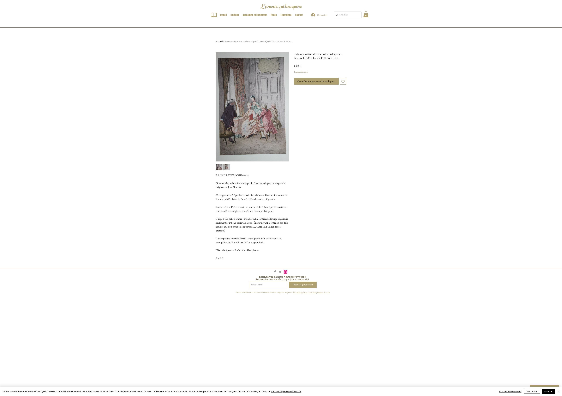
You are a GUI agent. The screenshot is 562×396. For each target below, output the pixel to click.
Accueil (219, 41)
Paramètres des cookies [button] (510, 391)
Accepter (548, 391)
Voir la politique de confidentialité (286, 391)
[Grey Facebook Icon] (275, 272)
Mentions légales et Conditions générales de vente (311, 292)
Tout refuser (532, 391)
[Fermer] (558, 391)
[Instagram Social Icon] (285, 272)
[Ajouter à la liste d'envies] (343, 81)
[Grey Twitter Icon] (280, 272)
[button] (365, 14)
